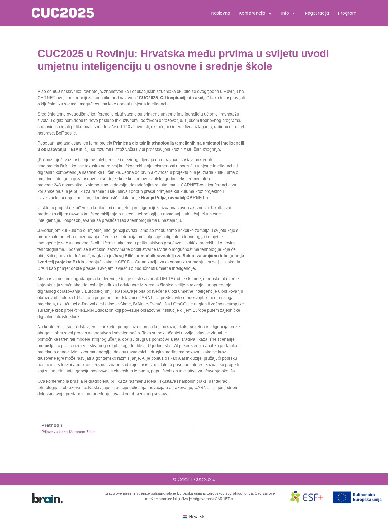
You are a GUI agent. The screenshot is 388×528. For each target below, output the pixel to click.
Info (285, 13)
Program (347, 13)
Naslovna (220, 13)
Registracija (317, 13)
